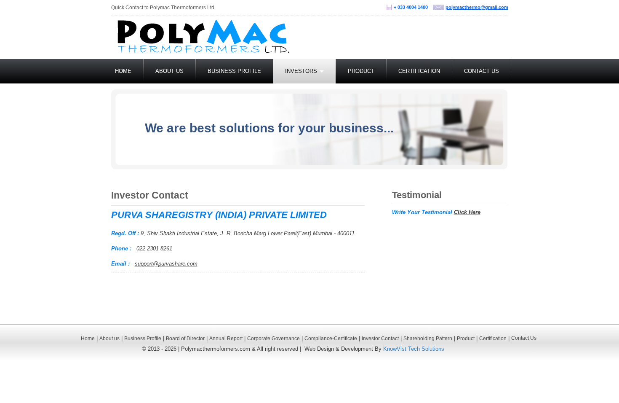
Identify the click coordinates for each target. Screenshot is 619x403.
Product (361, 71)
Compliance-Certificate (330, 338)
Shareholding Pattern (427, 338)
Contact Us (481, 71)
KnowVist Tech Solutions (413, 349)
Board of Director (185, 338)
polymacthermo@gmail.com (477, 7)
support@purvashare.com (166, 264)
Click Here (467, 212)
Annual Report (226, 338)
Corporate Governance (273, 338)
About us (169, 71)
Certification (419, 71)
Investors (302, 71)
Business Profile (234, 71)
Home (123, 71)
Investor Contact (380, 338)
